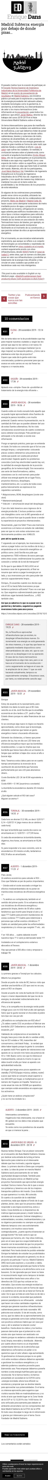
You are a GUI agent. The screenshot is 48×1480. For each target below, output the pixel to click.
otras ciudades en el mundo (31, 246)
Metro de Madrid (17, 201)
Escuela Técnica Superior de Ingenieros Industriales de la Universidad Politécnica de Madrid (21, 90)
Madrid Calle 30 (34, 201)
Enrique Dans (12, 624)
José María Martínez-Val (12, 171)
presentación (23, 112)
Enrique (24, 16)
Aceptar (7, 1476)
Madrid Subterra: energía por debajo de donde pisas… (22, 28)
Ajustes (19, 1476)
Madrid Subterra (21, 96)
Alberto (15, 866)
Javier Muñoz (26, 115)
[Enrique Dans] (24, 7)
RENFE (26, 252)
